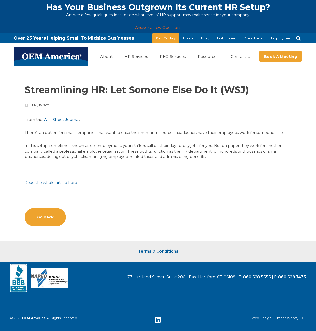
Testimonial (226, 38)
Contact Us (242, 56)
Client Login (253, 38)
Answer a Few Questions (158, 27)
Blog (205, 38)
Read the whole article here (51, 182)
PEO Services (173, 56)
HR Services (136, 56)
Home (188, 38)
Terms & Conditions (158, 251)
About (106, 56)
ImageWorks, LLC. (290, 318)
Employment (282, 38)
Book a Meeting (280, 56)
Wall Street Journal (61, 119)
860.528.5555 (257, 277)
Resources (208, 56)
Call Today (165, 38)
